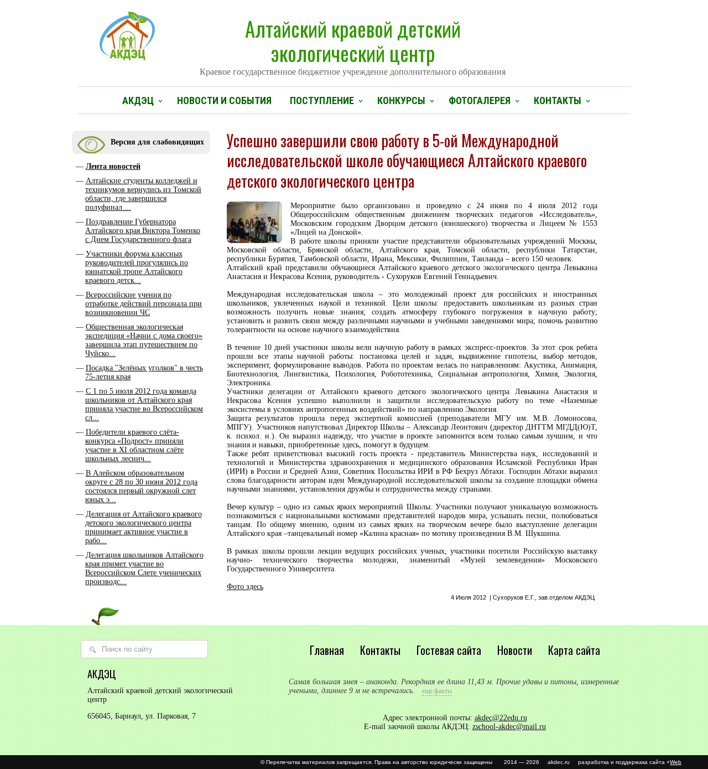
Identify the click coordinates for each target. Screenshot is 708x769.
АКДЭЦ (138, 100)
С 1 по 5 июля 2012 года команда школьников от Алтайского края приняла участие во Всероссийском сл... (144, 404)
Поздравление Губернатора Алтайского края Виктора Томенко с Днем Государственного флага (142, 231)
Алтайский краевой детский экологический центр (353, 44)
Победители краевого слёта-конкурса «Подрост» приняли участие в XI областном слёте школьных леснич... (134, 445)
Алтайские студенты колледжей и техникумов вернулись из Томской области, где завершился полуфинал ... (143, 194)
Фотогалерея (480, 100)
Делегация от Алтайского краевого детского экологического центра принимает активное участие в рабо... (143, 527)
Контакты (557, 100)
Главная (327, 650)
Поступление (322, 100)
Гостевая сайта (449, 650)
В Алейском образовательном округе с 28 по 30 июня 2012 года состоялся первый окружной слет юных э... (141, 486)
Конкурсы (401, 100)
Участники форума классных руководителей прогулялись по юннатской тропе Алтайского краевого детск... (136, 267)
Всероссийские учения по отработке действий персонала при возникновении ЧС (143, 304)
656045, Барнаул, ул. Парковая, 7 (141, 716)
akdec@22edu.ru (501, 718)
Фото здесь (245, 586)
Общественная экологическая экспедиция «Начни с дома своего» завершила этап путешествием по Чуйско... (143, 340)
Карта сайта (574, 650)
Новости (514, 650)
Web (675, 762)
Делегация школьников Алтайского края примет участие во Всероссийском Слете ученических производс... (144, 568)
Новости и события (224, 100)
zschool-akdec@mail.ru (509, 726)
